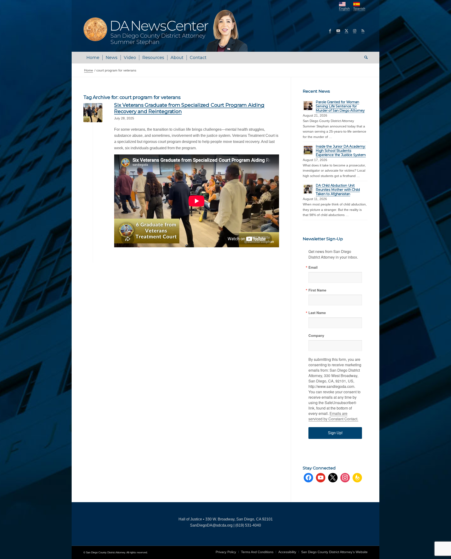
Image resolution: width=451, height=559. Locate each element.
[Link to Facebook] (330, 30)
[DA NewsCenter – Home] (166, 30)
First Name (317, 290)
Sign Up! (335, 433)
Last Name (317, 313)
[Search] (364, 57)
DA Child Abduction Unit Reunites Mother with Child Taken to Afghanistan (338, 189)
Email (313, 267)
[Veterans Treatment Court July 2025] (92, 112)
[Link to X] (346, 30)
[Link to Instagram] (354, 30)
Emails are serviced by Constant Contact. (333, 416)
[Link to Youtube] (338, 30)
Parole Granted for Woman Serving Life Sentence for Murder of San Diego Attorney (340, 106)
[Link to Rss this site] (362, 30)
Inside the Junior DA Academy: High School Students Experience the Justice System (341, 150)
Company (316, 335)
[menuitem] (92, 57)
